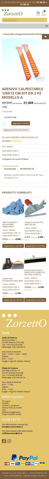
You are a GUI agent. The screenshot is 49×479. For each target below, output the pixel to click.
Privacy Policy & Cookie (12, 408)
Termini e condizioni (10, 405)
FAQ (4, 410)
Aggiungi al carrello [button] (13, 246)
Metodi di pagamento (11, 412)
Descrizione (10, 169)
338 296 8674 (18, 347)
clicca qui (16, 140)
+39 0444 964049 (14, 375)
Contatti (5, 403)
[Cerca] (45, 20)
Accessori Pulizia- (20, 159)
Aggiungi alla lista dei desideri (16, 130)
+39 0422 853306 (14, 344)
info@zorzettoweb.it (12, 426)
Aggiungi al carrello (21, 123)
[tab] (10, 169)
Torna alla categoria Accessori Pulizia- (23, 34)
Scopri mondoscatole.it (11, 414)
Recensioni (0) (27, 169)
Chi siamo (6, 401)
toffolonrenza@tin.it (12, 433)
